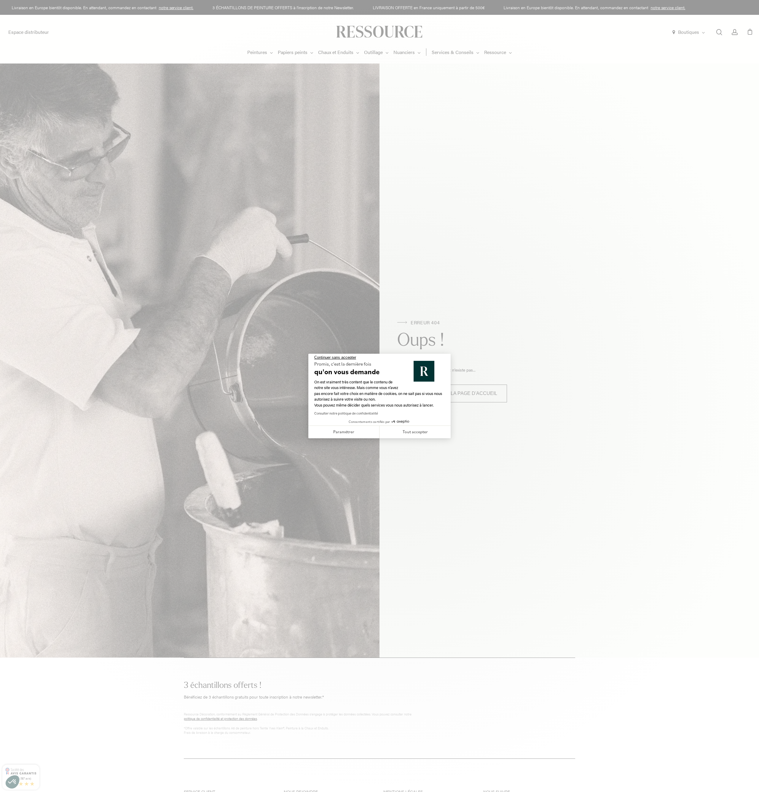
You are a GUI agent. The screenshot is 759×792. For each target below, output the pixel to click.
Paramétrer (343, 431)
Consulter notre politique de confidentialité (346, 413)
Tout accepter (415, 431)
